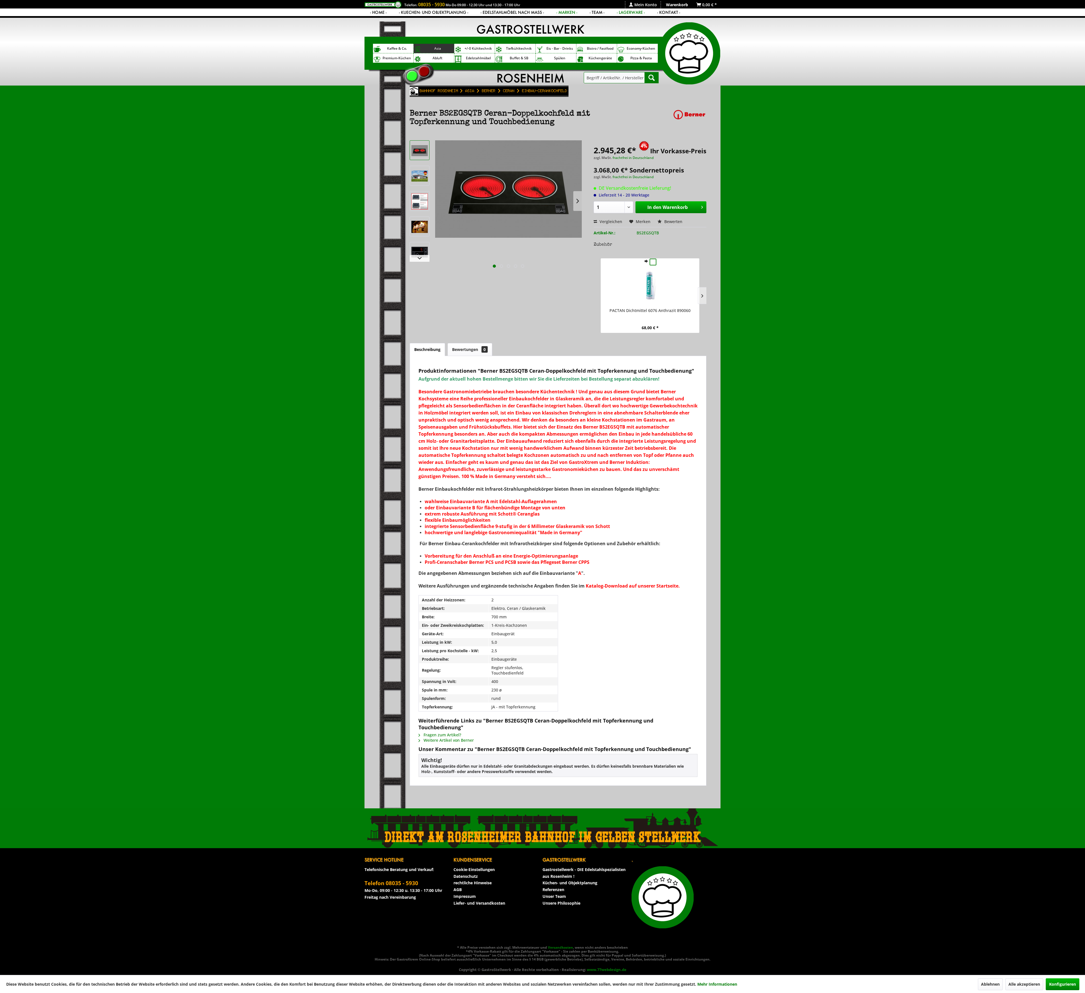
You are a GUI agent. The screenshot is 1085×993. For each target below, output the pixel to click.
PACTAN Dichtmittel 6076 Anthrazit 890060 (650, 310)
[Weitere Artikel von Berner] (689, 119)
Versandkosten (560, 947)
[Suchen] (652, 77)
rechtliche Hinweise (472, 882)
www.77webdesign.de (606, 969)
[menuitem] (643, 4)
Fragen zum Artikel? (441, 734)
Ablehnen (990, 984)
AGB (457, 889)
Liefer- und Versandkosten (479, 903)
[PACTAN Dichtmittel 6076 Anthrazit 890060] (650, 285)
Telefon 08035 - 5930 (391, 883)
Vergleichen (610, 221)
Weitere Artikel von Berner (448, 740)
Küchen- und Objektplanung (569, 882)
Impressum (464, 896)
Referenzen (553, 889)
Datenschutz (465, 876)
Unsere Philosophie (561, 903)
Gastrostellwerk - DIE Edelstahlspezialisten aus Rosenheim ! (584, 873)
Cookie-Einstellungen (474, 869)
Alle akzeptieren (1024, 984)
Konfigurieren (1062, 984)
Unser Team (554, 896)
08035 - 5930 (431, 4)
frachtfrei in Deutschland (633, 157)
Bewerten (672, 221)
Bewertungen (469, 349)
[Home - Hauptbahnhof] (414, 91)
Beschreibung (427, 349)
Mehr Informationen (717, 984)
